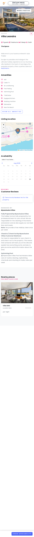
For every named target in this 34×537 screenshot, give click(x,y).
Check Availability (22, 534)
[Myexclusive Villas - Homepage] (4, 3)
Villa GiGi (6, 306)
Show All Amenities (11, 111)
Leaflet (21, 150)
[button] (18, 131)
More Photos (23, 10)
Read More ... (5, 68)
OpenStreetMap (28, 150)
